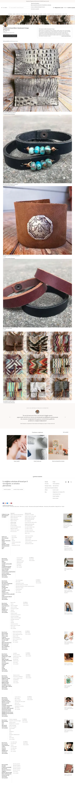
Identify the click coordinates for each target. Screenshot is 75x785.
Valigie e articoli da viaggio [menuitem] (16, 617)
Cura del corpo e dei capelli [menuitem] (20, 701)
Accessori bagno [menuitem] (20, 557)
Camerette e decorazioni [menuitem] (7, 705)
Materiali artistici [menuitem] (16, 675)
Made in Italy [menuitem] (27, 533)
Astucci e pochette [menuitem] (14, 605)
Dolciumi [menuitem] (3, 591)
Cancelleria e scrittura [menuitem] (6, 685)
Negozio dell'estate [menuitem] (14, 517)
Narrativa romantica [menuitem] (16, 768)
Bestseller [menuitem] (4, 765)
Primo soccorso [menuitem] (17, 704)
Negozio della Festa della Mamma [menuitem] (17, 514)
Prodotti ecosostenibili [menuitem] (6, 767)
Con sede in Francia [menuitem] (28, 528)
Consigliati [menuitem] (4, 516)
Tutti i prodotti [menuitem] (5, 576)
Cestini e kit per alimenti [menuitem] (7, 596)
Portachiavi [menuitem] (13, 611)
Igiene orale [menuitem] (17, 703)
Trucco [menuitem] (3, 641)
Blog (56, 7)
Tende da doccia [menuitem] (20, 562)
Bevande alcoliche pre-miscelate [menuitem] (22, 584)
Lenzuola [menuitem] (13, 540)
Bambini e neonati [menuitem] (5, 544)
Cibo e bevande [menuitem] (5, 538)
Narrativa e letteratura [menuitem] (6, 769)
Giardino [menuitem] (13, 543)
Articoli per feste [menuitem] (5, 683)
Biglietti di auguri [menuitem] (5, 682)
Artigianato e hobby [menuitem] (6, 678)
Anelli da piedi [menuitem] (16, 660)
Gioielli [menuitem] (3, 541)
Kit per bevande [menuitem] (19, 589)
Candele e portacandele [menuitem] (16, 542)
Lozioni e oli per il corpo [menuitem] (17, 632)
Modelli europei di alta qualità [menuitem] (30, 516)
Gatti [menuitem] (3, 722)
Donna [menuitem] (3, 539)
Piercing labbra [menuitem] (16, 657)
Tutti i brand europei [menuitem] (28, 525)
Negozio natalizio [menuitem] (14, 520)
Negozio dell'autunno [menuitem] (14, 519)
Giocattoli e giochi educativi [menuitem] (7, 708)
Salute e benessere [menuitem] (6, 638)
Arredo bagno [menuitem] (19, 559)
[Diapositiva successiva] (65, 417)
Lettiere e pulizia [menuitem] (12, 722)
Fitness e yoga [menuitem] (5, 636)
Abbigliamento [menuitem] (5, 609)
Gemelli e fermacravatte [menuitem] (7, 660)
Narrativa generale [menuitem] (16, 763)
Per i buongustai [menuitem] (28, 520)
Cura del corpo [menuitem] (13, 743)
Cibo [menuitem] (10, 729)
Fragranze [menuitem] (4, 637)
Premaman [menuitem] (4, 704)
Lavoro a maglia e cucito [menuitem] (17, 678)
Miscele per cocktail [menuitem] (19, 587)
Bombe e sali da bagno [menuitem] (17, 631)
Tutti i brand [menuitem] (4, 575)
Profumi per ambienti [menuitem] (29, 535)
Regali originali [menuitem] (13, 523)
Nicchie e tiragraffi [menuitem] (12, 726)
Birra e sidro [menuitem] (18, 581)
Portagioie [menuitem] (4, 664)
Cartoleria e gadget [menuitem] (6, 706)
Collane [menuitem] (3, 665)
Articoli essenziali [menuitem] (5, 702)
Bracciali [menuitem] (3, 657)
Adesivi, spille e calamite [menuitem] (7, 686)
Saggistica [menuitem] (4, 771)
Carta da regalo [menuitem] (5, 681)
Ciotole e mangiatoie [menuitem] (13, 719)
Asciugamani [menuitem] (19, 563)
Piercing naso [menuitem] (15, 659)
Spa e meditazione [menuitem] (5, 646)
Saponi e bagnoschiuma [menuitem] (17, 638)
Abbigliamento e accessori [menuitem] (14, 723)
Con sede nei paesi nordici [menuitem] (30, 531)
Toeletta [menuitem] (3, 746)
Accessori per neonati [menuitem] (6, 709)
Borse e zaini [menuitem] (13, 602)
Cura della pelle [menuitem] (5, 645)
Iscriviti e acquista (71, 7)
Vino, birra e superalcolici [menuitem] (7, 583)
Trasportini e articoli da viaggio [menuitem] (15, 720)
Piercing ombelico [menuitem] (16, 654)
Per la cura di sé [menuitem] (14, 531)
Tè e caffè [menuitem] (4, 588)
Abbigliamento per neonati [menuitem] (7, 712)
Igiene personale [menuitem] (5, 643)
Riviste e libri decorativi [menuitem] (6, 773)
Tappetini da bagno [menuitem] (20, 560)
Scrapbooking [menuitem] (15, 679)
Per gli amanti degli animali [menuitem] (16, 526)
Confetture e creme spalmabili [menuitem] (8, 594)
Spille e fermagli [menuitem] (5, 659)
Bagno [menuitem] (3, 561)
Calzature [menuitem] (4, 608)
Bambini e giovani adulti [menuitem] (7, 772)
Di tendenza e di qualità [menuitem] (29, 514)
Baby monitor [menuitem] (17, 698)
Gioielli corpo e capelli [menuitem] (6, 656)
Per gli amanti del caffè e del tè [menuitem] (31, 522)
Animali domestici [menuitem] (5, 545)
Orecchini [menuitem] (4, 661)
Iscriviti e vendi (60, 7)
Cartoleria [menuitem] (4, 543)
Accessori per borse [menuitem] (14, 623)
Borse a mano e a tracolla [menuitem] (15, 625)
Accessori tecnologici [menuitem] (15, 616)
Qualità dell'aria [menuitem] (18, 696)
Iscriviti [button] (47, 1)
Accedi (65, 7)
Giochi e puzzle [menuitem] (5, 679)
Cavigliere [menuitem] (15, 653)
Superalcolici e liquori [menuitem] (20, 583)
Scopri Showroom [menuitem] (5, 605)
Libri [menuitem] (3, 548)
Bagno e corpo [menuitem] (5, 634)
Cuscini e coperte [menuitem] (28, 542)
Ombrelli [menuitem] (12, 622)
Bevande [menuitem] (3, 586)
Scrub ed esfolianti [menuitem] (16, 637)
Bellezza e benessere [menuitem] (6, 540)
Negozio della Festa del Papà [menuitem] (16, 516)
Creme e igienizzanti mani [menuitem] (17, 634)
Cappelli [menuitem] (12, 610)
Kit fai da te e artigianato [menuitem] (18, 676)
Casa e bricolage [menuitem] (28, 537)
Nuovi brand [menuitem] (14, 535)
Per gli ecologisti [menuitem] (14, 525)
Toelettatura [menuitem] (11, 731)
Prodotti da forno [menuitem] (5, 584)
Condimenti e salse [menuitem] (6, 590)
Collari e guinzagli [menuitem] (12, 725)
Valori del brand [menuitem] (5, 515)
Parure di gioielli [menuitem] (5, 663)
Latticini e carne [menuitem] (5, 592)
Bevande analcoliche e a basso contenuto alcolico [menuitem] (25, 586)
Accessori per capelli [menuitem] (14, 608)
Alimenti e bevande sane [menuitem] (29, 519)
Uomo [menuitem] (3, 547)
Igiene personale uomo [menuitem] (6, 642)
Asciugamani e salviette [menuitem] (19, 706)
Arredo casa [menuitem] (4, 536)
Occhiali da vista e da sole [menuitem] (15, 614)
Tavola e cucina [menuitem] (5, 570)
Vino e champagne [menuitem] (19, 580)
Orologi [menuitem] (12, 620)
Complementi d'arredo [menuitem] (16, 545)
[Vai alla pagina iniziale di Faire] (4, 7)
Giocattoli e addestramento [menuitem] (14, 734)
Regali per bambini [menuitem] (14, 528)
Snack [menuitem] (3, 595)
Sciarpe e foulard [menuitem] (14, 613)
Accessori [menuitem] (4, 607)
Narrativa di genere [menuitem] (16, 765)
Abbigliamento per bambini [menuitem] (7, 713)
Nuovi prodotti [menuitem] (14, 537)
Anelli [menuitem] (3, 667)
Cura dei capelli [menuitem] (5, 639)
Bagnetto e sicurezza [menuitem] (6, 701)
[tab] (5, 41)
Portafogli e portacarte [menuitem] (15, 619)
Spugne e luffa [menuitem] (15, 635)
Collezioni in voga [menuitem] (5, 514)
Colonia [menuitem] (12, 745)
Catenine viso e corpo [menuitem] (17, 656)
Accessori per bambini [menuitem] (6, 710)
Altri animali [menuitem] (4, 725)
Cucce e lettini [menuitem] (12, 728)
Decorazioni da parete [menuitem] (29, 543)
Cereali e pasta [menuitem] (5, 587)
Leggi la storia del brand (66, 35)
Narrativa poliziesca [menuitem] (16, 766)
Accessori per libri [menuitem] (5, 775)
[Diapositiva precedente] (9, 417)
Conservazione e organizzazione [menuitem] (31, 540)
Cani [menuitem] (3, 723)
